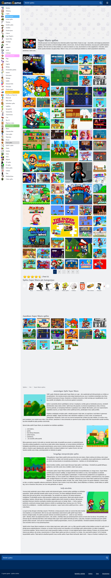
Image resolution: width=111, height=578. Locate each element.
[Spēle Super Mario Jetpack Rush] (99, 59)
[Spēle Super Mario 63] (99, 199)
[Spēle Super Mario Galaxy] (85, 145)
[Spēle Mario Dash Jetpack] (99, 232)
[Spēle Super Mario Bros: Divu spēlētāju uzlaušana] (57, 210)
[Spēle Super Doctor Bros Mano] (57, 92)
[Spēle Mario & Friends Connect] (85, 264)
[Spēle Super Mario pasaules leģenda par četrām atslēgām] (99, 92)
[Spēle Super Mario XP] (99, 210)
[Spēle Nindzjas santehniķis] (57, 199)
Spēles (90, 573)
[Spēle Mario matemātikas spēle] (85, 210)
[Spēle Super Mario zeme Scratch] (99, 81)
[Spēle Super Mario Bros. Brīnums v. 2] (57, 178)
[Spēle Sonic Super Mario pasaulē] (99, 189)
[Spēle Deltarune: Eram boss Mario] (78, 97)
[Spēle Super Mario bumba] (64, 151)
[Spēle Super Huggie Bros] (36, 237)
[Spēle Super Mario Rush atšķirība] (71, 210)
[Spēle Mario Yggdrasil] (43, 102)
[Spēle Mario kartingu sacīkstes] (29, 253)
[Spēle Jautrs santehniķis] (36, 86)
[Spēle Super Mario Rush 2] (36, 64)
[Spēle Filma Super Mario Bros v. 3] (43, 253)
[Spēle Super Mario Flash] (78, 118)
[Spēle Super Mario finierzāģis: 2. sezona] (99, 221)
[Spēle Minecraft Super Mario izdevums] (64, 75)
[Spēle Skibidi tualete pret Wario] (36, 194)
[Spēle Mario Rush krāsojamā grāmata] (36, 215)
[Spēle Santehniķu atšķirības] (85, 81)
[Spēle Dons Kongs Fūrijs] (99, 124)
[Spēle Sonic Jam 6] (29, 102)
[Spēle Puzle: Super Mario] (85, 135)
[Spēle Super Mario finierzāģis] (85, 59)
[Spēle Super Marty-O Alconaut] (99, 135)
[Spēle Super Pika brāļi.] (85, 221)
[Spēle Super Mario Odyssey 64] (71, 135)
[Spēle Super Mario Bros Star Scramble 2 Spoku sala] (85, 232)
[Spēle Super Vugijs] (57, 124)
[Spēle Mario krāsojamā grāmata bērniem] (99, 178)
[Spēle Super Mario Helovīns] (57, 135)
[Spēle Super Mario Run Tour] (57, 264)
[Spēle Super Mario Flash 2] (57, 113)
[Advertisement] (44, 22)
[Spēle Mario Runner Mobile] (99, 264)
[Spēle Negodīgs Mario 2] (57, 59)
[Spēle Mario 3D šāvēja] (99, 70)
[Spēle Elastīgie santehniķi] (78, 172)
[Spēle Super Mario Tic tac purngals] (99, 253)
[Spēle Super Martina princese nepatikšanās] (78, 248)
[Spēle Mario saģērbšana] (99, 242)
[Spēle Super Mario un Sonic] (78, 194)
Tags (97, 573)
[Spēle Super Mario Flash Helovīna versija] (57, 253)
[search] (100, 3)
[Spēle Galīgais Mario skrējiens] (71, 59)
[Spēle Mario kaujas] (99, 156)
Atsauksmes (105, 573)
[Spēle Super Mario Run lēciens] (71, 264)
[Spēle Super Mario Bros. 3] (85, 70)
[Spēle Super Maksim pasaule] (36, 162)
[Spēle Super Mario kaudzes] (99, 145)
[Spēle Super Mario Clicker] (36, 118)
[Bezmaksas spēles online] (11, 3)
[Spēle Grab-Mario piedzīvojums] (99, 102)
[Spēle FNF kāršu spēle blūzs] (99, 167)
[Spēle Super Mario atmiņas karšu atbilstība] (57, 102)
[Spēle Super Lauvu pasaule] (57, 242)
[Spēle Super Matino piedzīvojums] (57, 167)
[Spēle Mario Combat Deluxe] (85, 156)
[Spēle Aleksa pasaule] (29, 264)
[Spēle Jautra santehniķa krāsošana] (57, 189)
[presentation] (24, 286)
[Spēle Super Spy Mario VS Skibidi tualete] (43, 178)
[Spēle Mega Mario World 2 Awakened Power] (36, 140)
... (63, 272)
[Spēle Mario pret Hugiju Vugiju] (43, 264)
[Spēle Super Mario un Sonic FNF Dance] (29, 178)
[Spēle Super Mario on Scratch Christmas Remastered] (99, 113)
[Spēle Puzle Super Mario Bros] (64, 226)
